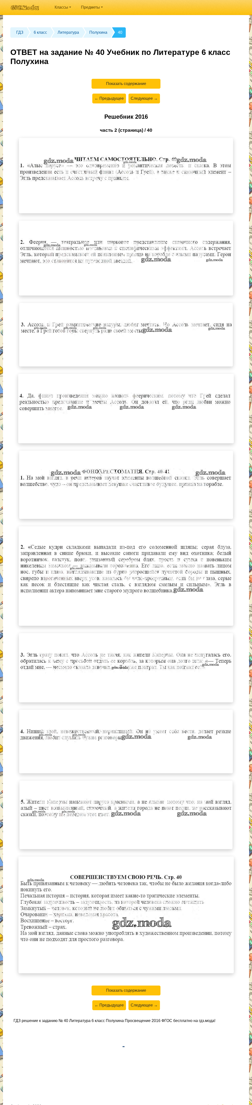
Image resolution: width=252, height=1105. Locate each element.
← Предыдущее (109, 98)
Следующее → (144, 98)
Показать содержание (126, 84)
